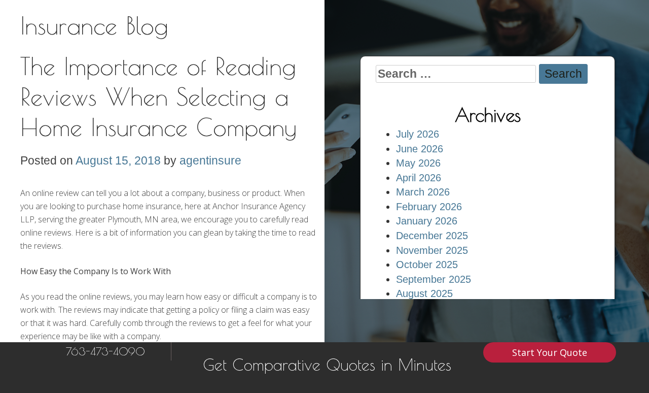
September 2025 (433, 279)
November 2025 (432, 250)
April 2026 (418, 177)
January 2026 (426, 220)
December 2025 (432, 235)
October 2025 (427, 264)
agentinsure (210, 160)
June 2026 (419, 148)
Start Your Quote (549, 352)
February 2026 (429, 206)
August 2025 (424, 293)
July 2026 (417, 134)
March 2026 (423, 192)
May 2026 (418, 163)
